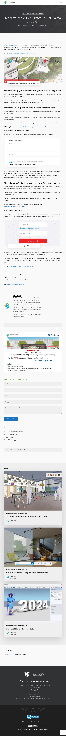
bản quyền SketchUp (14, 45)
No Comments (42, 25)
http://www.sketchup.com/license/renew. (14, 206)
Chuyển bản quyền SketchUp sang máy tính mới (22, 53)
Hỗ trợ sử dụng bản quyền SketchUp (33, 13)
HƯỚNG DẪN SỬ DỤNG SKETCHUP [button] (16, 449)
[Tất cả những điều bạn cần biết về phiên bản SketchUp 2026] (33, 498)
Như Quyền (23, 25)
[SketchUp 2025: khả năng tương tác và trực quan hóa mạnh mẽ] (33, 554)
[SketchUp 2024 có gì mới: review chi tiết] (33, 610)
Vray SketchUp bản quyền (10, 440)
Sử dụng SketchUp (9, 437)
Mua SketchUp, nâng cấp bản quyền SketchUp (22, 266)
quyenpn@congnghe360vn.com (15, 284)
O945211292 (13, 282)
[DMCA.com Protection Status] (33, 727)
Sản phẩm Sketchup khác (10, 434)
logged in (13, 654)
